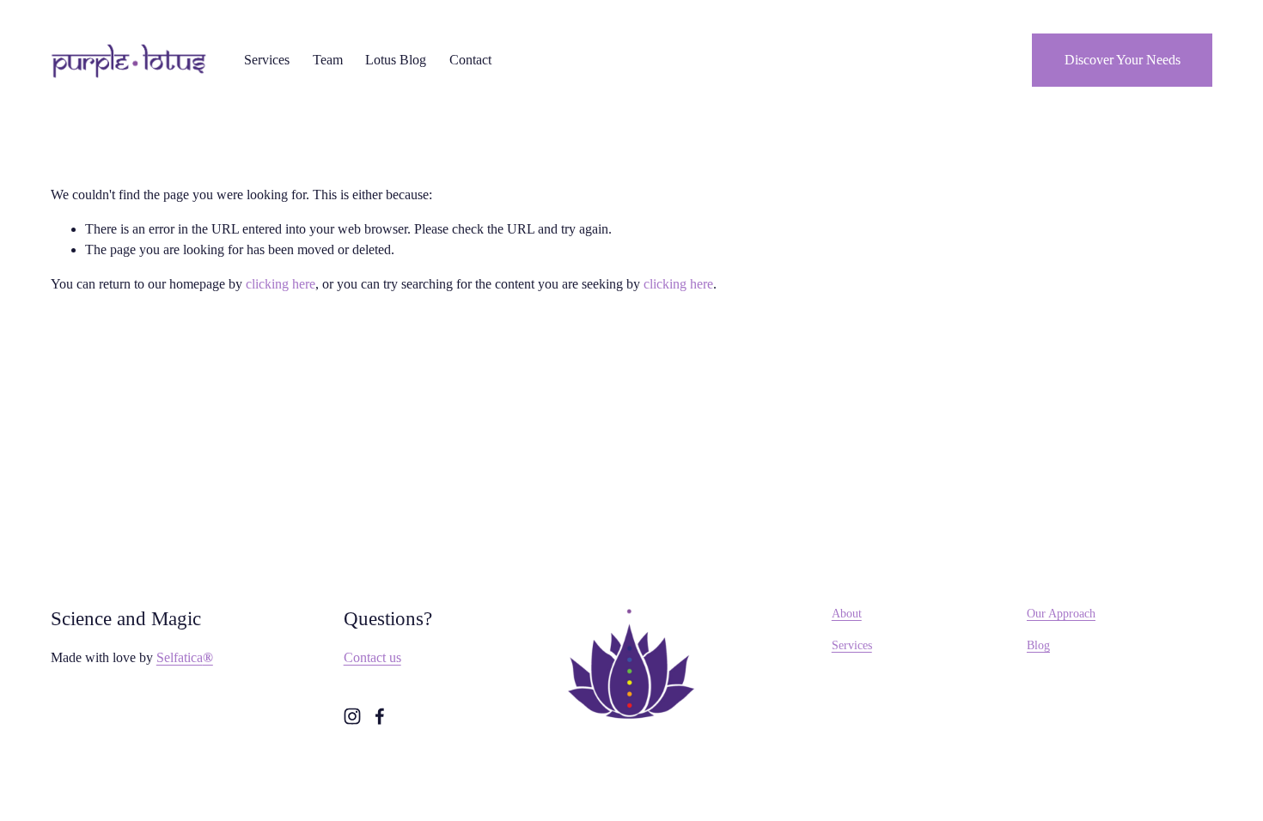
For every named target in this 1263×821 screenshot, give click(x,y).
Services (852, 645)
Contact (470, 59)
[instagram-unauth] (352, 716)
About (847, 613)
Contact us (372, 657)
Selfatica (184, 657)
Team (328, 59)
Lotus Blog (395, 59)
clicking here (280, 284)
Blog (1038, 645)
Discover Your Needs (1123, 59)
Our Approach (1061, 613)
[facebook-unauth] (379, 716)
